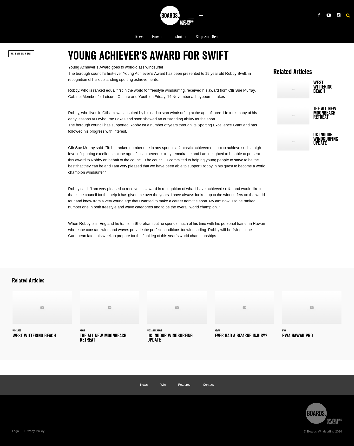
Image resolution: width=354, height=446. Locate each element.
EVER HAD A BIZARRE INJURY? (244, 317)
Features (184, 385)
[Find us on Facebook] (319, 16)
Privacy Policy (34, 431)
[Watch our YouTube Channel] (329, 16)
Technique (179, 37)
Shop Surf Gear (207, 37)
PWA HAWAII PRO (311, 317)
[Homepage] (324, 412)
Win (163, 385)
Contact (208, 385)
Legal (16, 431)
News (139, 37)
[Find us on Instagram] (338, 16)
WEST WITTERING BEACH (309, 89)
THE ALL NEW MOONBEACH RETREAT (309, 115)
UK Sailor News (21, 53)
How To (157, 37)
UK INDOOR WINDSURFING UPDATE (309, 142)
